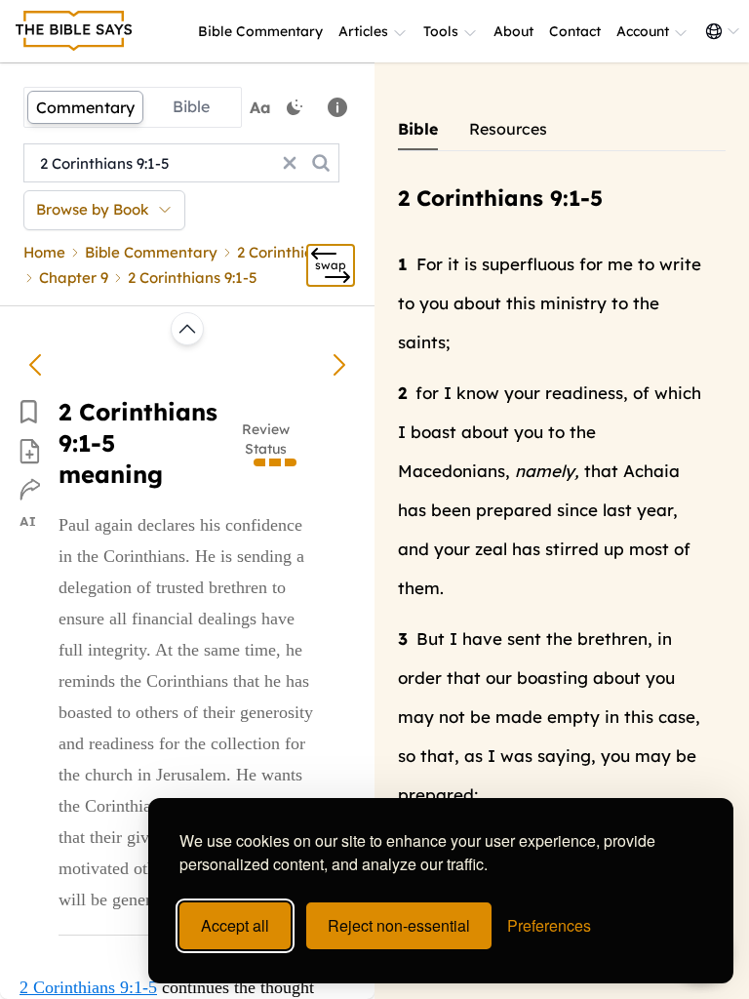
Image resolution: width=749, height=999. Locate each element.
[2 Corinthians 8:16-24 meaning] (35, 364)
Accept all (235, 925)
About (513, 31)
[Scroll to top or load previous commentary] (187, 328)
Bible (191, 106)
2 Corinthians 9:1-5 (88, 987)
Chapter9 (73, 277)
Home (44, 252)
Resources (508, 129)
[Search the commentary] (321, 163)
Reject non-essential (399, 925)
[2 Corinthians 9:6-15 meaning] (339, 364)
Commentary (85, 107)
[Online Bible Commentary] (74, 31)
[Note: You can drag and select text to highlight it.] (337, 107)
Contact (575, 31)
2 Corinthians (283, 252)
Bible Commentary (260, 31)
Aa (260, 107)
